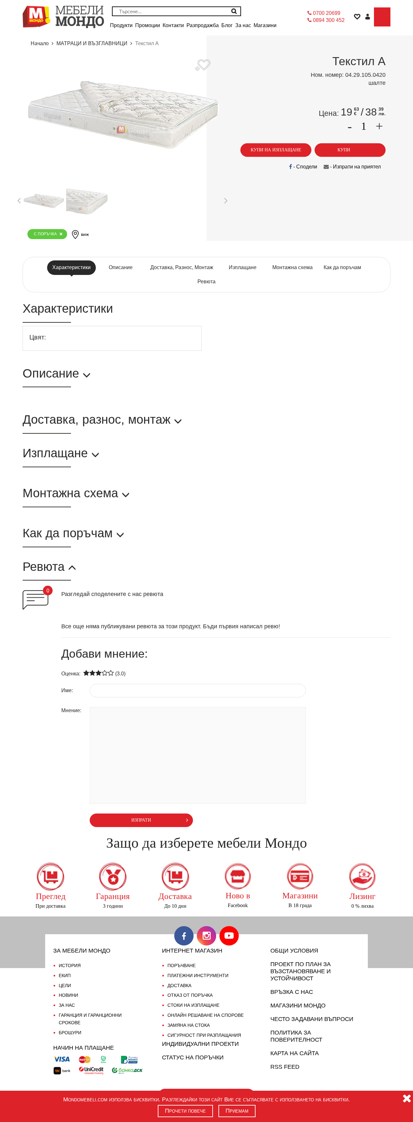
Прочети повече (185, 1110)
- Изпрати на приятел (355, 166)
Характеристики (71, 267)
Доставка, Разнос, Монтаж (181, 267)
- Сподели (304, 166)
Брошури (70, 1032)
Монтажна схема (292, 267)
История (70, 965)
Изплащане (243, 267)
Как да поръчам (342, 267)
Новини (68, 995)
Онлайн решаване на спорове (205, 1015)
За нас (67, 1005)
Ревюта (206, 281)
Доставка (179, 985)
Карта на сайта (294, 1053)
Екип (65, 975)
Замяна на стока (188, 1025)
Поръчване (181, 965)
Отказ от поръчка (190, 995)
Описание (121, 267)
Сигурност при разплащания (204, 1035)
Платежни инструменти (197, 975)
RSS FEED (284, 1067)
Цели (65, 985)
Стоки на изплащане (193, 1005)
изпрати (141, 820)
